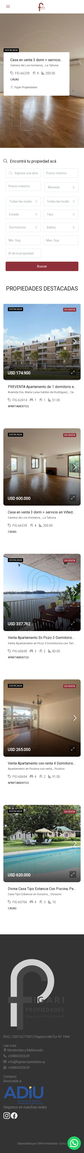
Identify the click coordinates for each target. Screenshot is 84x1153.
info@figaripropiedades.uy (26, 1062)
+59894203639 (19, 1056)
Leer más (9, 1045)
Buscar (42, 266)
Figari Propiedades (26, 87)
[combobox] (61, 187)
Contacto (10, 1076)
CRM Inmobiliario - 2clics (52, 1143)
